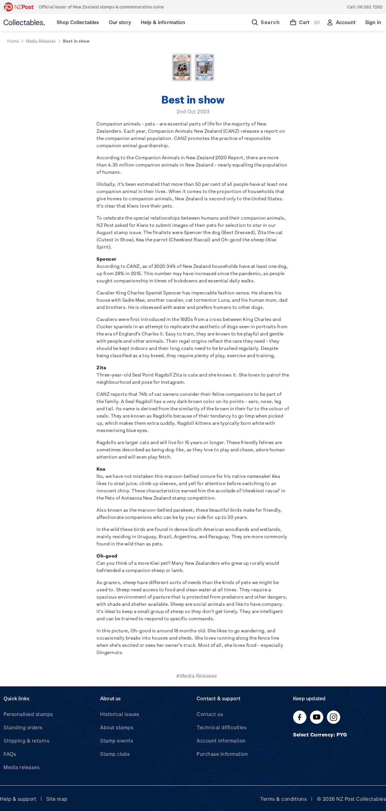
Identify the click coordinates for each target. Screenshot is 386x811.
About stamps (116, 727)
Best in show (193, 99)
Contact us (210, 714)
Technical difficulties (221, 727)
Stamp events (116, 740)
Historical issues (119, 714)
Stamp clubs (115, 754)
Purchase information (222, 754)
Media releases (22, 767)
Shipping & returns (26, 740)
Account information (221, 740)
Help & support (18, 799)
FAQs (10, 754)
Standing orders (23, 727)
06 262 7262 (369, 6)
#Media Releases (196, 676)
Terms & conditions (283, 799)
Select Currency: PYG (320, 734)
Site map (57, 799)
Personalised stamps (28, 714)
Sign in (373, 22)
